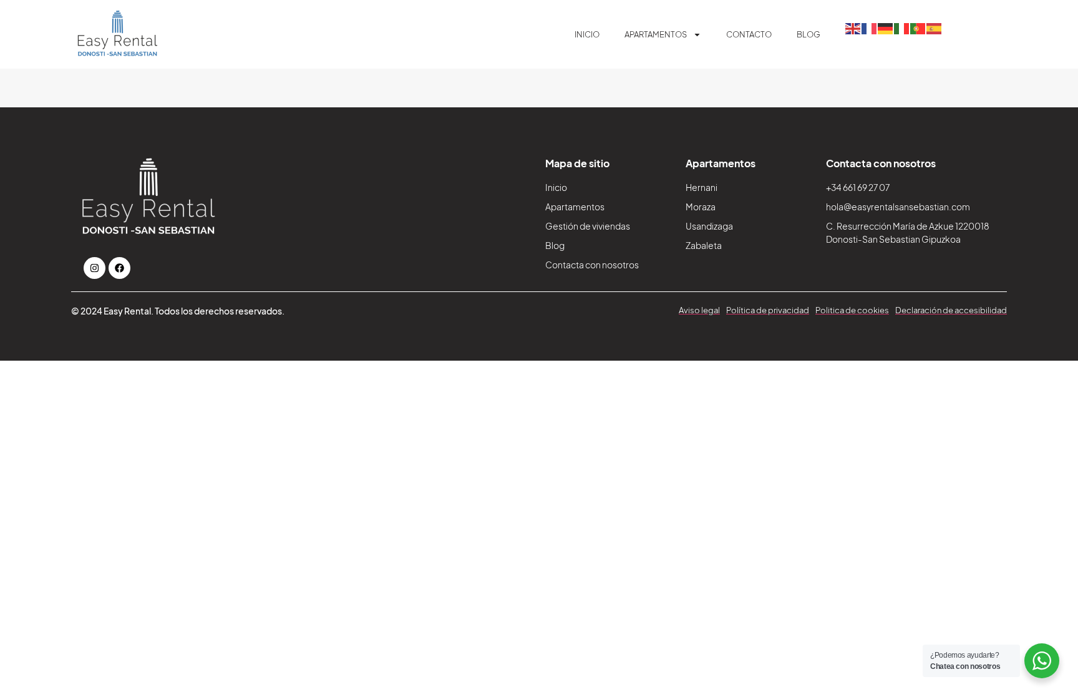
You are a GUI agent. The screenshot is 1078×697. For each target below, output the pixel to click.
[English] (853, 27)
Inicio (587, 34)
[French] (870, 27)
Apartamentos (655, 34)
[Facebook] (119, 268)
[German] (886, 27)
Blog (808, 34)
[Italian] (902, 27)
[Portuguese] (918, 27)
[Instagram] (94, 268)
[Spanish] (934, 27)
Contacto (749, 34)
